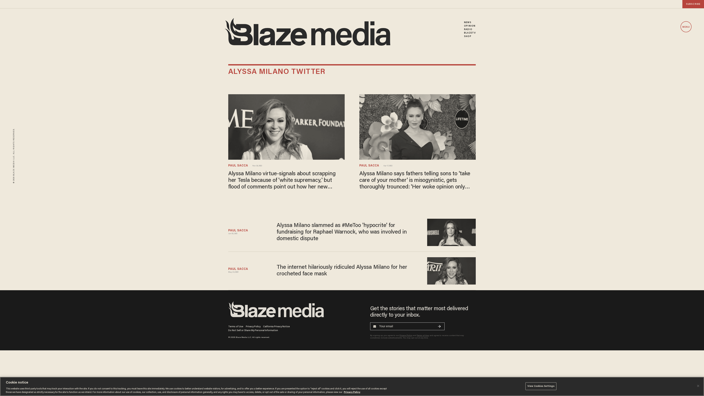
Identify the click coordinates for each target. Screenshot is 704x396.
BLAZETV (470, 33)
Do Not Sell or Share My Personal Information (253, 330)
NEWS (467, 22)
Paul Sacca (238, 165)
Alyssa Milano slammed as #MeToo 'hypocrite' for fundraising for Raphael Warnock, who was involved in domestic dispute (342, 232)
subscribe (693, 4)
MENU (686, 27)
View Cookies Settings (540, 386)
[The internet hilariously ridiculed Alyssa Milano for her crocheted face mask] (451, 270)
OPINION (469, 26)
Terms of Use (235, 326)
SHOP (467, 36)
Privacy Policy (253, 326)
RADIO (468, 29)
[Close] (698, 386)
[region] (352, 386)
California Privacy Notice (276, 326)
